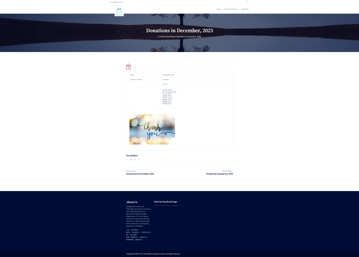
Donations (170, 36)
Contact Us (245, 9)
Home (218, 9)
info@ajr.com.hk (117, 2)
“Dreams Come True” (230, 9)
